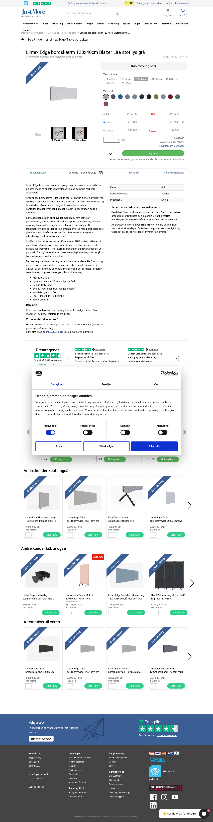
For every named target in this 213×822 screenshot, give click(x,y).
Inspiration (156, 3)
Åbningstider (115, 780)
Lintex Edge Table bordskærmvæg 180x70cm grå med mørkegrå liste (83, 521)
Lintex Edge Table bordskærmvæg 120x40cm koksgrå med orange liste (39, 672)
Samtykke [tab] (56, 384)
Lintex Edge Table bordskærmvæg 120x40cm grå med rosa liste (124, 672)
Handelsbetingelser (174, 172)
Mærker (169, 3)
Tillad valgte (106, 446)
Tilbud (129, 3)
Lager (137, 23)
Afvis (59, 446)
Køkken (126, 23)
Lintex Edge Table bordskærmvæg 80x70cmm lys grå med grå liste (166, 521)
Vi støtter (73, 778)
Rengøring (113, 23)
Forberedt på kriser (77, 782)
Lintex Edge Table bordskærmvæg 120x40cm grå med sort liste (83, 672)
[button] (117, 13)
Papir (90, 23)
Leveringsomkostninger (171, 146)
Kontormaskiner (75, 23)
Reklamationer (75, 797)
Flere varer (182, 23)
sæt (46, 459)
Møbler (100, 23)
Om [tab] (156, 384)
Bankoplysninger (116, 784)
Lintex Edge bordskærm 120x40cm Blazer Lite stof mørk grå (166, 672)
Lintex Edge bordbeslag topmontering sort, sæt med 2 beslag (38, 598)
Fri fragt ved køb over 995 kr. (87, 3)
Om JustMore (115, 776)
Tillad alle (154, 446)
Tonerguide (143, 3)
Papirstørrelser (75, 770)
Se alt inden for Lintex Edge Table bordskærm (57, 39)
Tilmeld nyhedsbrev (41, 738)
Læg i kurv (153, 153)
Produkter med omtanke (80, 758)
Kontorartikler (30, 23)
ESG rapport (114, 788)
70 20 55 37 (38, 778)
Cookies (112, 762)
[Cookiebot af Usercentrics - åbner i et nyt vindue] (163, 373)
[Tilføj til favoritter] (110, 153)
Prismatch (133, 172)
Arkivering (57, 23)
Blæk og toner (151, 23)
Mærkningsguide (76, 762)
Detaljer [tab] (106, 384)
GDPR (111, 766)
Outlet (26, 30)
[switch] (88, 432)
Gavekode (73, 774)
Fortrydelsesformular (78, 792)
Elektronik (167, 23)
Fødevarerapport (116, 797)
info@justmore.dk (40, 774)
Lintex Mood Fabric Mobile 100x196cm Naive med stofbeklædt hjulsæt (79, 598)
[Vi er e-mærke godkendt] (26, 3)
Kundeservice (182, 3)
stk (123, 139)
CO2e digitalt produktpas (120, 792)
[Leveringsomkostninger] (101, 172)
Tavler (44, 23)
